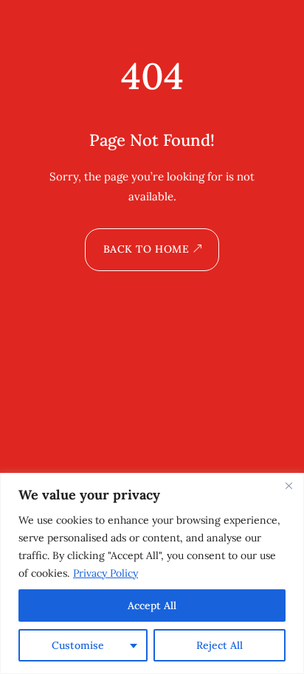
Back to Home (146, 249)
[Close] (288, 485)
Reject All (219, 645)
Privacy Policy (105, 573)
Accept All (152, 605)
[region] (152, 573)
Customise (78, 645)
